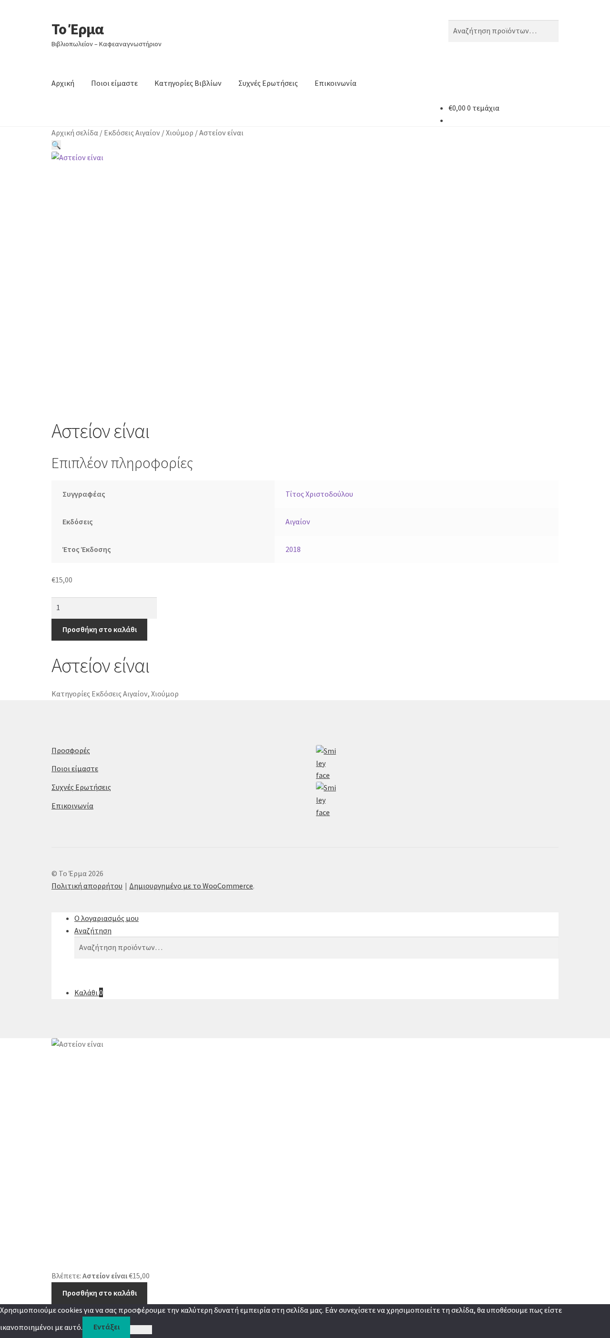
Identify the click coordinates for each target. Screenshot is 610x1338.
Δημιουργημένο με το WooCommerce (191, 885)
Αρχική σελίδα (74, 132)
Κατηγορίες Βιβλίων (188, 83)
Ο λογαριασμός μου (106, 918)
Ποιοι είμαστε (114, 83)
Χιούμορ (179, 132)
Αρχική (62, 83)
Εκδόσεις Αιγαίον (132, 132)
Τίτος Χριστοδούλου (319, 494)
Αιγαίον (297, 521)
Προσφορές (70, 750)
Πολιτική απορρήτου (86, 885)
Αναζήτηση (93, 930)
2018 (293, 549)
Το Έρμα (77, 29)
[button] (56, 145)
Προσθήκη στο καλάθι (99, 629)
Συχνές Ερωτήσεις (268, 83)
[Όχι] (141, 1330)
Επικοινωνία (335, 83)
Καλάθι (88, 992)
